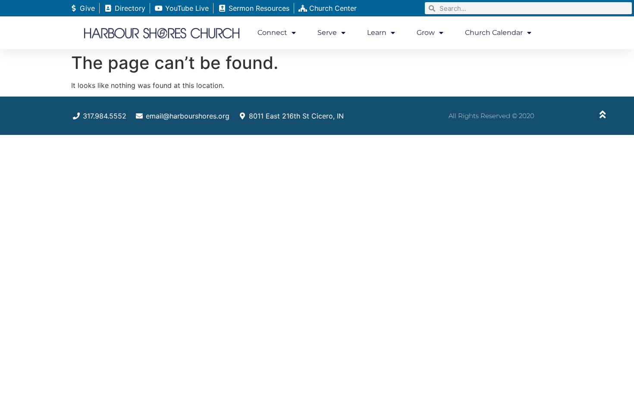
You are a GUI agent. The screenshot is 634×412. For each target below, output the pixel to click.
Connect (272, 32)
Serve (327, 32)
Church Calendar (494, 32)
